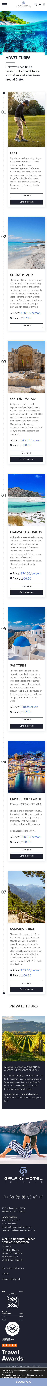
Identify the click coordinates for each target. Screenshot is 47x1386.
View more (26, 196)
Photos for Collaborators (13, 1268)
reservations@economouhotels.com (18, 1230)
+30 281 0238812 (12, 1220)
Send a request (26, 202)
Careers (5, 1274)
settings (28, 1377)
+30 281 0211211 (11, 1224)
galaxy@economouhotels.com (17, 1227)
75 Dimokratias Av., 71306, (14, 1208)
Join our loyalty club (11, 1279)
